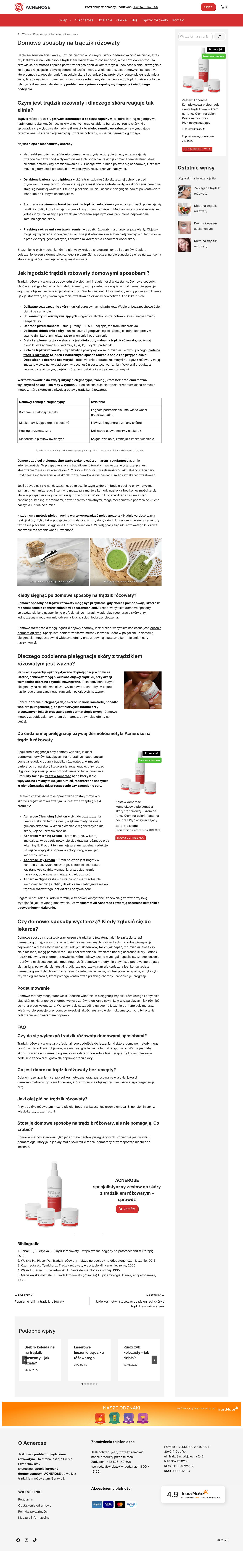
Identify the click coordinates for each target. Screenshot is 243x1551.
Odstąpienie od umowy (34, 1505)
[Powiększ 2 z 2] (157, 543)
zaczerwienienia (75, 335)
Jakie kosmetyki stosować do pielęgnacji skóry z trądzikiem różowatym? (129, 1301)
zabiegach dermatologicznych (79, 711)
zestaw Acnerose (58, 776)
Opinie (121, 20)
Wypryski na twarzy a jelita (197, 178)
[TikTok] (35, 1540)
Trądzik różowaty (154, 20)
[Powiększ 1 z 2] (84, 543)
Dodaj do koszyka (130, 837)
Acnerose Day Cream (39, 860)
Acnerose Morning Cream (42, 836)
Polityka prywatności (32, 1511)
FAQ (134, 20)
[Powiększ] (157, 676)
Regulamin (25, 1499)
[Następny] (154, 1360)
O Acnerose (84, 20)
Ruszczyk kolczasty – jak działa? (136, 1352)
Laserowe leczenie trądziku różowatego (89, 1352)
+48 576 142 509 (145, 7)
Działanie (104, 20)
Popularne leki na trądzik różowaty (39, 1298)
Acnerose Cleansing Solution (45, 816)
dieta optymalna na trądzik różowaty (108, 340)
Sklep (208, 7)
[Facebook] (18, 1540)
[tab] (82, 1384)
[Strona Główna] (18, 34)
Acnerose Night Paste (39, 879)
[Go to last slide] (24, 1360)
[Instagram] (26, 1540)
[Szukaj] (219, 36)
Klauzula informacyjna (33, 1517)
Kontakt (178, 20)
